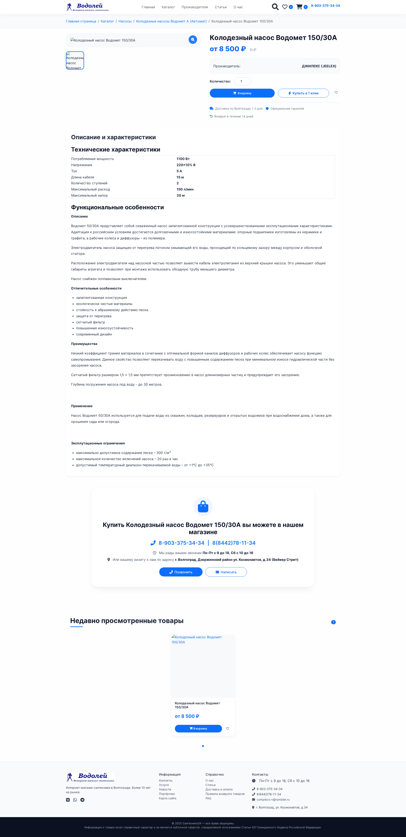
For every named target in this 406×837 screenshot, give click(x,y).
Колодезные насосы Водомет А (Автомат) (171, 21)
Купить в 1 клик (306, 93)
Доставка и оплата (219, 789)
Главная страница (81, 21)
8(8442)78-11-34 (234, 543)
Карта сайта (167, 798)
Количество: (220, 81)
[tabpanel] (203, 685)
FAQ (208, 798)
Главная (148, 7)
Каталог (168, 7)
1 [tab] (203, 746)
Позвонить (183, 572)
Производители (195, 7)
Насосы (125, 21)
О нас (238, 7)
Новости (165, 789)
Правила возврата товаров (225, 794)
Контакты (166, 780)
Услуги (164, 785)
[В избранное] (336, 92)
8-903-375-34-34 (325, 6)
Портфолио (167, 794)
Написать (229, 572)
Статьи (221, 7)
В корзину (244, 93)
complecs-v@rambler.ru (273, 799)
